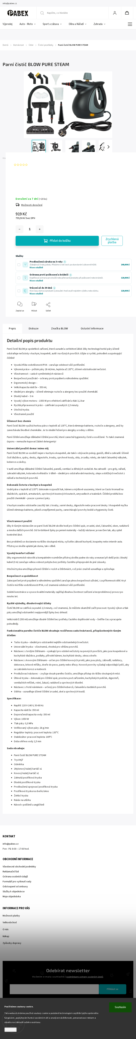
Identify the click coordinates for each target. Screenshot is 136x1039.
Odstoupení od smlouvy (15, 886)
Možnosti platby (11, 916)
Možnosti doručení (31, 205)
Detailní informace (24, 179)
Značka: (20, 158)
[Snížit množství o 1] (19, 229)
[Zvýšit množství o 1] (40, 229)
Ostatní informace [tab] (92, 328)
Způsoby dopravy (12, 943)
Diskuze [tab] (34, 328)
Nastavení (10, 1029)
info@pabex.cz (11, 844)
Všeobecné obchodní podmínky (19, 866)
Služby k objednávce (14, 891)
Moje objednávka (12, 896)
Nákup (6, 936)
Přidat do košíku (60, 241)
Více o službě (36, 267)
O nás (5, 929)
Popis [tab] (12, 328)
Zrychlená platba (112, 241)
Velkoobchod (10, 922)
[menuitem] (9, 24)
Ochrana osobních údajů (15, 876)
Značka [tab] (59, 328)
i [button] (64, 262)
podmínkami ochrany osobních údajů (84, 976)
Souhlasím (120, 1007)
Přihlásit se (112, 989)
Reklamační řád (11, 871)
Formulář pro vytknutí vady (17, 881)
